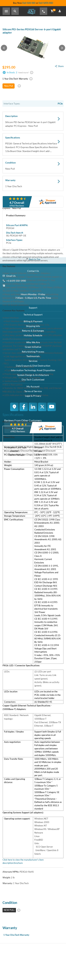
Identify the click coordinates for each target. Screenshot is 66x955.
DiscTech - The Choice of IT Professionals (31, 11)
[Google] (14, 407)
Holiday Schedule (33, 335)
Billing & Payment (33, 321)
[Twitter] (42, 407)
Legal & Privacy (33, 395)
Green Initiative (33, 346)
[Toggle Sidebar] (6, 11)
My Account (33, 386)
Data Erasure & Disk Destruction (33, 365)
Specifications (31, 144)
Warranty (13, 183)
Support (33, 307)
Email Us (11, 275)
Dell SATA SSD (46, 3)
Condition (10, 165)
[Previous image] (4, 48)
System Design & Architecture (33, 375)
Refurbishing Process (33, 351)
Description (30, 121)
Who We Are (33, 342)
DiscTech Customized (33, 379)
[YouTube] (51, 407)
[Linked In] (33, 407)
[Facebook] (23, 407)
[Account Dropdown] (59, 11)
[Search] (15, 11)
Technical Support (33, 314)
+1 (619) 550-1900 (16, 280)
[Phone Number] (43, 11)
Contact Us (33, 270)
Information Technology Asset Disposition (33, 370)
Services (33, 360)
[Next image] (62, 48)
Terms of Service (33, 391)
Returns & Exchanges (33, 330)
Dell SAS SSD (29, 3)
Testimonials (33, 356)
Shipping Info (33, 326)
